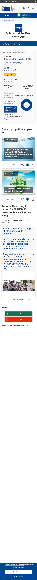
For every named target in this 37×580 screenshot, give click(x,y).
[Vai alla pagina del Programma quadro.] (18, 28)
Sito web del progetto (12, 63)
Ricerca (28, 8)
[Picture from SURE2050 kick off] (18, 285)
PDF (20, 319)
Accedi (19, 8)
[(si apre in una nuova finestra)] (8, 7)
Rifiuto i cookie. (18, 577)
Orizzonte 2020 (9, 20)
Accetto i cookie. (18, 572)
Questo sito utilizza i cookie (13, 565)
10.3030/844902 (9, 70)
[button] (24, 8)
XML (20, 314)
